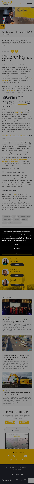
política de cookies (21, 240)
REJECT (17, 253)
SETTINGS (17, 248)
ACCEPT (17, 244)
